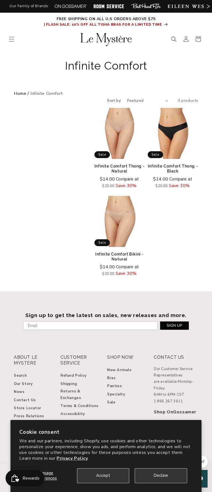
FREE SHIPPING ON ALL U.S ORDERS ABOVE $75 (106, 19)
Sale (111, 402)
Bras (111, 378)
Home (20, 94)
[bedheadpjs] (146, 6)
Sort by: (114, 100)
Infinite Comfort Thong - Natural (119, 168)
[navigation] (106, 94)
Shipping (68, 383)
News (19, 391)
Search (20, 375)
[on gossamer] (70, 6)
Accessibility (72, 413)
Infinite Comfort (106, 66)
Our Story (23, 383)
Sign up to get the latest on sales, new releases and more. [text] (106, 315)
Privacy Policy (72, 458)
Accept (103, 475)
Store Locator (27, 408)
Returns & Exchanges (70, 394)
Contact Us (25, 400)
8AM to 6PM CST (169, 394)
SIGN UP (174, 325)
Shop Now (120, 357)
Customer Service (73, 360)
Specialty (116, 394)
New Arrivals (119, 370)
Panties (114, 386)
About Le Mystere (26, 360)
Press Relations (29, 416)
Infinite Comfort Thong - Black (173, 168)
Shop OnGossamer (175, 412)
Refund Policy (73, 375)
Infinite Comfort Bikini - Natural (119, 256)
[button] (12, 39)
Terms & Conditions (79, 405)
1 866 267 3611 (168, 401)
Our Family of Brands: (29, 6)
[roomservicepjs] (109, 6)
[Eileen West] (187, 6)
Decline (160, 475)
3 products (188, 100)
